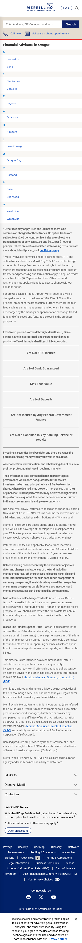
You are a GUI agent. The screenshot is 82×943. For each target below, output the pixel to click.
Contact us (12, 794)
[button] (5, 8)
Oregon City (14, 160)
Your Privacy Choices (40, 879)
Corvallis (12, 88)
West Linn (13, 211)
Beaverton (13, 59)
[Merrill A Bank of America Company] (41, 7)
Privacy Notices (57, 939)
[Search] (76, 8)
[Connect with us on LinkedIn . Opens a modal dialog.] (28, 897)
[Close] (76, 919)
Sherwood (13, 196)
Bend (10, 66)
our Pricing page (49, 250)
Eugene (11, 103)
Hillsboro (12, 131)
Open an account (18, 830)
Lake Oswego (15, 146)
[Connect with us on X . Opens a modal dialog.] (41, 897)
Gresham (12, 117)
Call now (15, 33)
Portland (12, 174)
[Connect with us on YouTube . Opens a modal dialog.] (53, 897)
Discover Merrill (15, 785)
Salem (10, 189)
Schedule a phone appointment (50, 33)
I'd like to (11, 775)
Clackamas (13, 81)
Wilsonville (13, 218)
